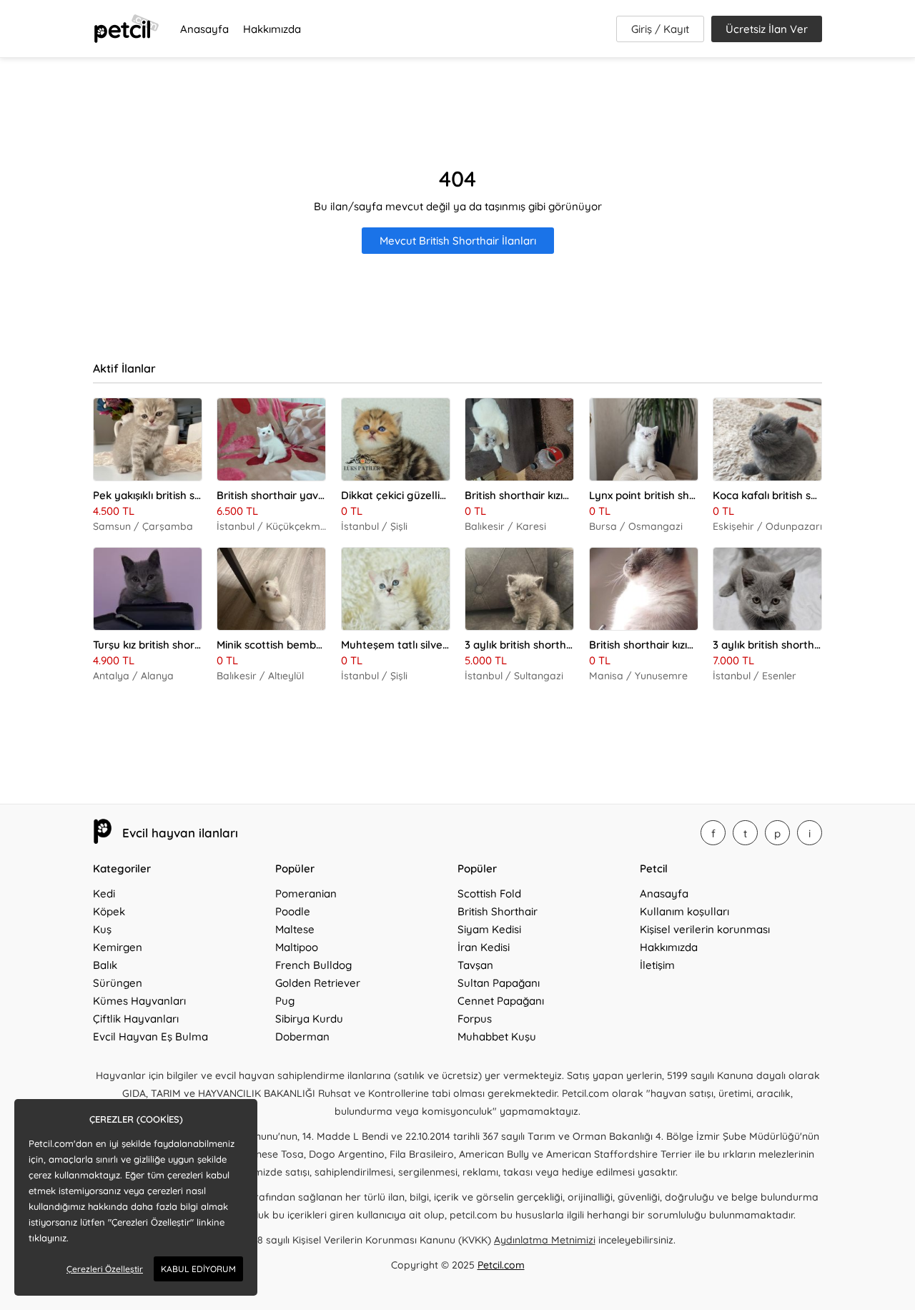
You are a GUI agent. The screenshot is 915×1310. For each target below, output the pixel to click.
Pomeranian (306, 893)
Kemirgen (117, 947)
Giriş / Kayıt (660, 29)
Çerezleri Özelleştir (104, 1269)
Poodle (292, 911)
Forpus (475, 1018)
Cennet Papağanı (501, 1001)
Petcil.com (501, 1265)
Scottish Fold (489, 893)
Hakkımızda (272, 29)
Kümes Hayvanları (139, 1001)
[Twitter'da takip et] (745, 832)
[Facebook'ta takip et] (713, 832)
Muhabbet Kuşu (497, 1036)
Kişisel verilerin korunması (705, 929)
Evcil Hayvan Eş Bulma (150, 1036)
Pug (285, 1001)
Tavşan (475, 965)
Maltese (295, 929)
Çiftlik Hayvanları (136, 1018)
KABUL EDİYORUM (198, 1269)
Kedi (104, 893)
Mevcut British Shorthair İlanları (458, 240)
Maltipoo (296, 947)
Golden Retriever (317, 983)
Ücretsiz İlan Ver (767, 29)
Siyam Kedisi (489, 929)
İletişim (657, 965)
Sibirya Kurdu (309, 1018)
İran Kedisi (484, 947)
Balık (105, 965)
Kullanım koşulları (684, 911)
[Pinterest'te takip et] (777, 832)
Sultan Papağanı (499, 983)
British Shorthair (498, 911)
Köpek (109, 911)
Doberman (302, 1036)
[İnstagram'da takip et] (809, 832)
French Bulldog (313, 965)
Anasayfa (204, 29)
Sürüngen (117, 983)
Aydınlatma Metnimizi (544, 1239)
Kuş (102, 929)
